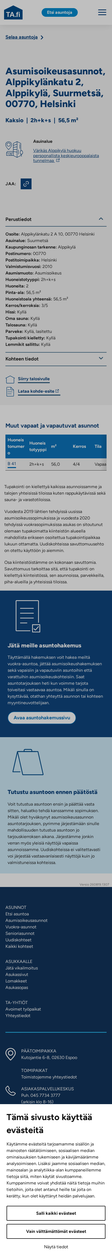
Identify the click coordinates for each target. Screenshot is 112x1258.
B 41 (12, 463)
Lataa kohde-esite (36, 392)
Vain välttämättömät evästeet (56, 1231)
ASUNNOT (15, 907)
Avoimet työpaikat (23, 1009)
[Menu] (102, 12)
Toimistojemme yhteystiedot (49, 1077)
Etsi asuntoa (17, 913)
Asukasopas (16, 987)
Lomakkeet (16, 981)
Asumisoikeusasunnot (26, 920)
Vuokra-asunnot (20, 926)
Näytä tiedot (56, 1246)
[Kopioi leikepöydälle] (26, 183)
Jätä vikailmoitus (21, 968)
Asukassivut (16, 974)
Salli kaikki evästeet (56, 1213)
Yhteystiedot (17, 1015)
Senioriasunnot (20, 933)
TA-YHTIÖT (16, 1002)
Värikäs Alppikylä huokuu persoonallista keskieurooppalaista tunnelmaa (66, 155)
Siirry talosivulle (34, 378)
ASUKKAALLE (18, 961)
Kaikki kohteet (19, 946)
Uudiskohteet (18, 939)
